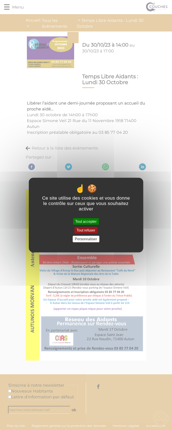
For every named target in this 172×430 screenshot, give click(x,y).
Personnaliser (86, 239)
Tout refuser (86, 230)
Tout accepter (86, 221)
